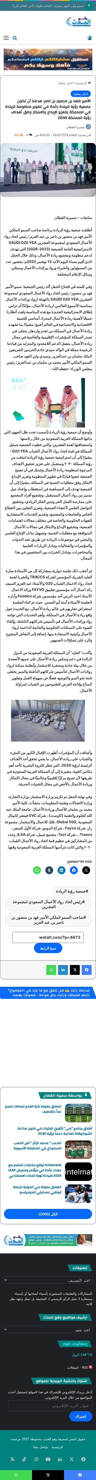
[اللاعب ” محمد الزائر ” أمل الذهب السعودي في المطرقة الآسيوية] (78, 1149)
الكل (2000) (48, 1214)
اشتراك (80, 1416)
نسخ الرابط (48, 948)
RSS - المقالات (78, 1367)
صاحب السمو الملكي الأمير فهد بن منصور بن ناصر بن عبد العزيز (47, 920)
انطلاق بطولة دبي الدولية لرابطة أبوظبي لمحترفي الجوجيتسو (37, 1190)
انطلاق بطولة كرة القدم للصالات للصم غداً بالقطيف (33, 1109)
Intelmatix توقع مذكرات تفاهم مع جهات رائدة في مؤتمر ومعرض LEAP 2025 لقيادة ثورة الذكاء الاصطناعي (34, 1170)
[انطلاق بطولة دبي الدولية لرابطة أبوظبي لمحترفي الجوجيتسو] (78, 1193)
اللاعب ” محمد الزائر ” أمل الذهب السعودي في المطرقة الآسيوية (37, 1146)
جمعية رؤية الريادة (71, 891)
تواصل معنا (40, 1447)
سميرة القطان (75, 127)
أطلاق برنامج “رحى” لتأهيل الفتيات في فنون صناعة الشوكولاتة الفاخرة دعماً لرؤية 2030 (54, 1131)
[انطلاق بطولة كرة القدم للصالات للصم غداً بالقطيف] (78, 1113)
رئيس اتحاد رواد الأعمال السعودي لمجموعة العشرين (47, 904)
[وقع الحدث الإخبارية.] (78, 21)
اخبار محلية (65, 83)
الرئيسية (82, 83)
